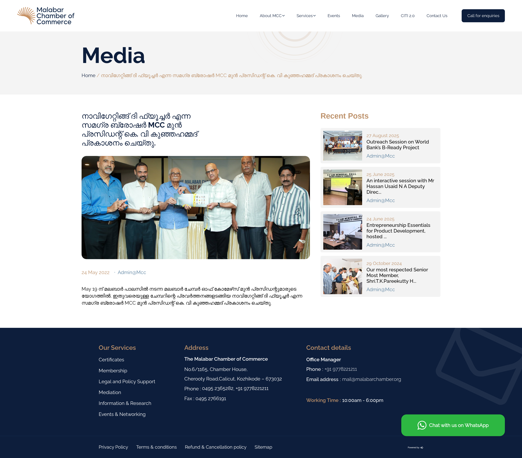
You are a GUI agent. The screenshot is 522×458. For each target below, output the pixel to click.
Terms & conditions (156, 447)
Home (88, 75)
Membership (113, 370)
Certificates (111, 359)
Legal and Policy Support (127, 381)
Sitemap (263, 447)
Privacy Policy (113, 447)
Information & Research (125, 403)
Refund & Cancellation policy (215, 447)
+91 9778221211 (252, 388)
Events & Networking (122, 414)
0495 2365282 (217, 388)
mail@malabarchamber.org (371, 379)
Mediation (110, 392)
